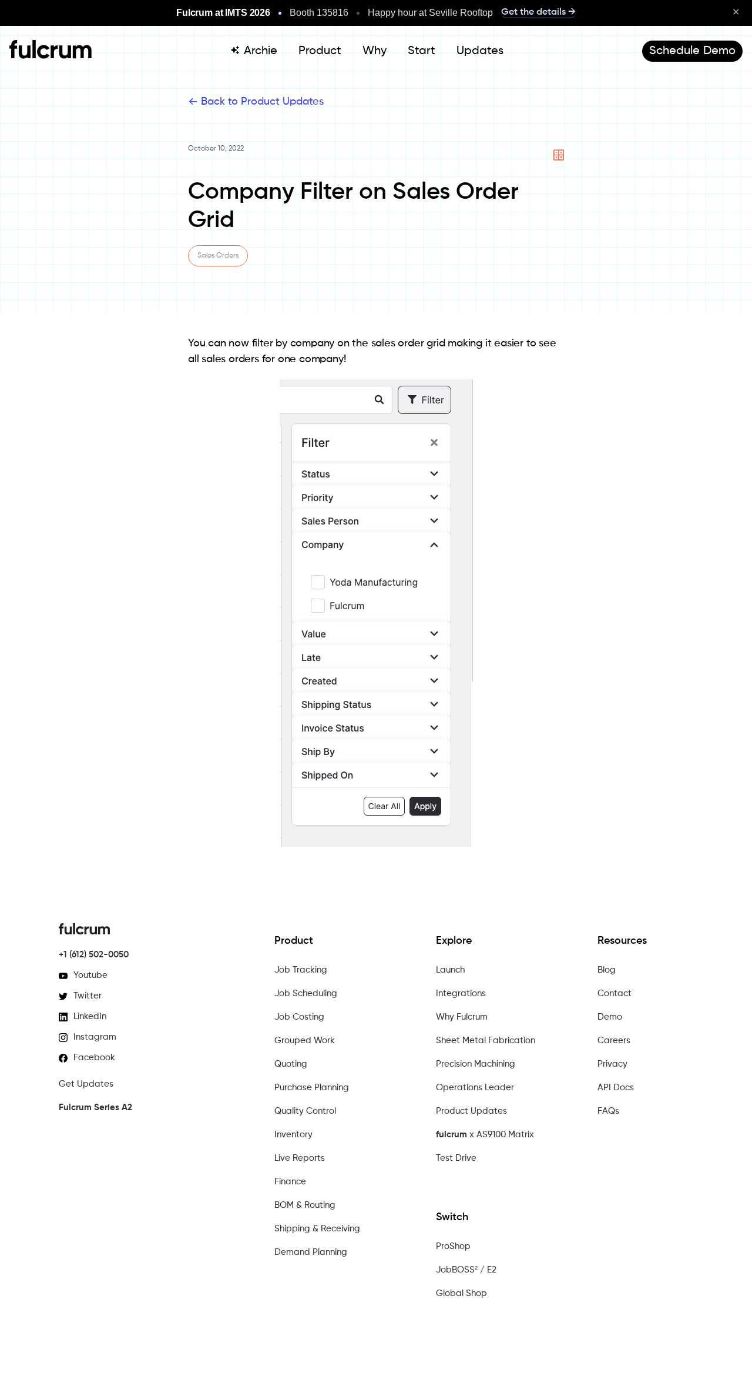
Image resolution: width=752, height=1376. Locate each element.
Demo (609, 1017)
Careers (613, 1040)
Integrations (461, 993)
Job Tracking (300, 970)
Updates (479, 51)
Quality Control (305, 1111)
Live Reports (299, 1158)
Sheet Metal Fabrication (485, 1040)
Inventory (293, 1134)
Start (421, 51)
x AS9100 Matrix (485, 1134)
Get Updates (86, 1084)
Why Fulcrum (462, 1017)
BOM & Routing (304, 1205)
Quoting (290, 1064)
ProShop (453, 1246)
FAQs (608, 1111)
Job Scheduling (305, 993)
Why (374, 51)
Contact (614, 993)
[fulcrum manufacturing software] (50, 56)
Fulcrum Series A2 (95, 1107)
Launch (450, 970)
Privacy (612, 1064)
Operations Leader (475, 1087)
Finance (290, 1181)
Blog (606, 970)
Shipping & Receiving (317, 1228)
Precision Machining (475, 1064)
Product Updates (471, 1111)
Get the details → (538, 12)
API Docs (615, 1087)
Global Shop (461, 1293)
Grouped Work (304, 1040)
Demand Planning (310, 1252)
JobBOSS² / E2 (466, 1269)
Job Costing (299, 1017)
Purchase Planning (311, 1087)
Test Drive (456, 1158)
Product (319, 51)
